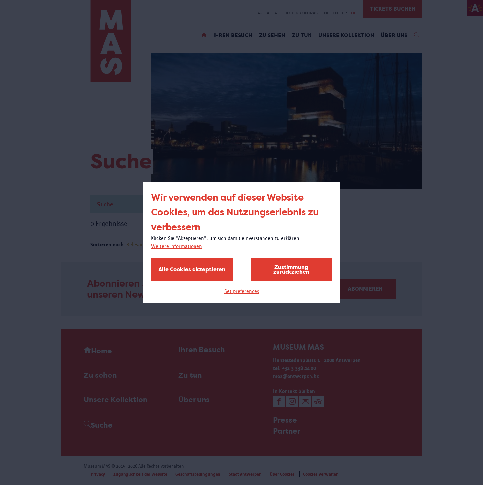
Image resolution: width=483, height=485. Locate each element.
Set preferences (241, 291)
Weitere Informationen (176, 246)
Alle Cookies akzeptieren (191, 269)
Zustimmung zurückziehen (291, 269)
